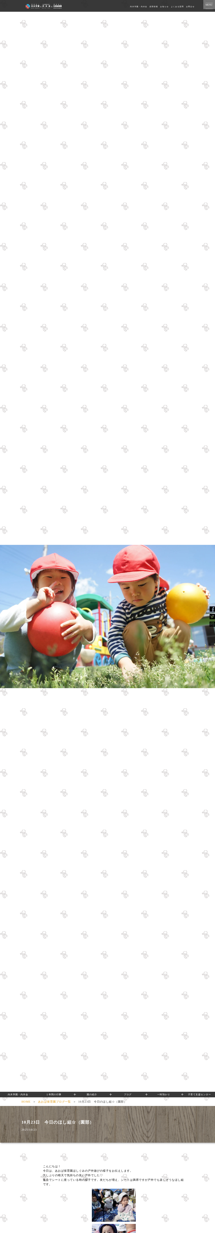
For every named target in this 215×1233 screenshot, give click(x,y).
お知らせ (164, 7)
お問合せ (190, 7)
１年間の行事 (53, 1094)
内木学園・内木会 (138, 7)
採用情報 (153, 7)
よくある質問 (177, 7)
